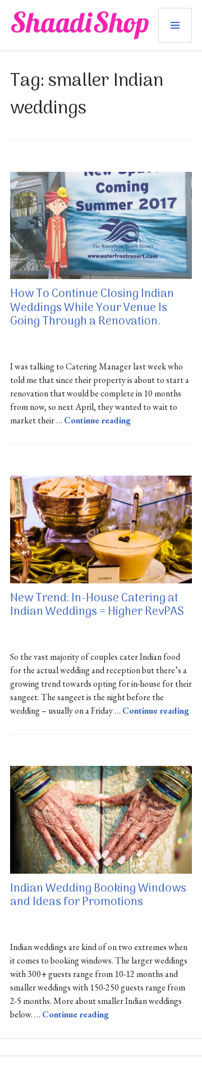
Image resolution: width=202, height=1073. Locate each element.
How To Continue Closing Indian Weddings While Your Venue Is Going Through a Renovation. (92, 308)
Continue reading (97, 420)
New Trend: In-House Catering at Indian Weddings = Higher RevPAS (97, 605)
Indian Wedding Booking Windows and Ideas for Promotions (98, 895)
